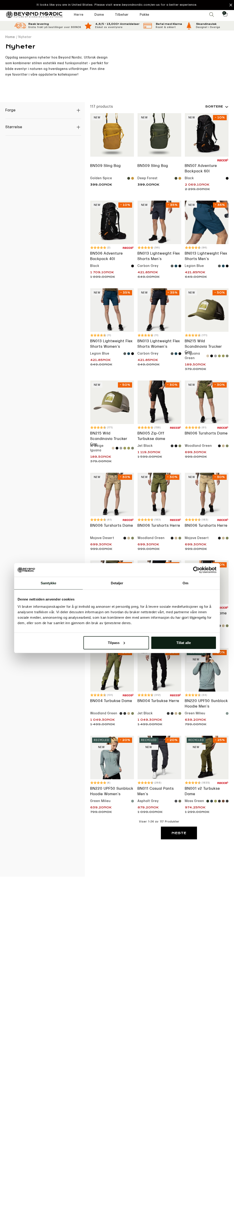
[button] (117, 5)
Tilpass (114, 642)
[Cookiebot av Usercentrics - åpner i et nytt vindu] (196, 570)
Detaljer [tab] (117, 583)
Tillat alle (183, 642)
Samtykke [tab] (48, 583)
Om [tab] (185, 583)
